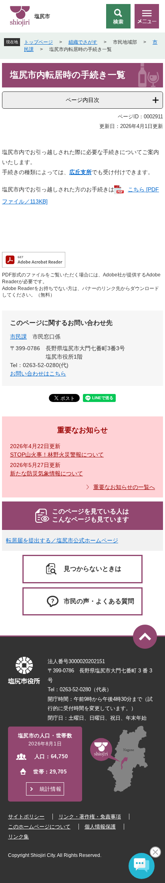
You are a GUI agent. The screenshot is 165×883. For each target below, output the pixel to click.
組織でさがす (82, 42)
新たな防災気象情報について (46, 473)
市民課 (18, 336)
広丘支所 (80, 172)
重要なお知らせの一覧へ (124, 487)
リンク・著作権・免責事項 (89, 817)
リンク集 (18, 837)
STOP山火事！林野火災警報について (57, 454)
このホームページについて (39, 827)
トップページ (38, 42)
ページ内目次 (82, 100)
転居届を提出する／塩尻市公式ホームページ (62, 540)
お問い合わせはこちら (38, 373)
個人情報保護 (100, 827)
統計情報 (50, 789)
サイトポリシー (26, 817)
